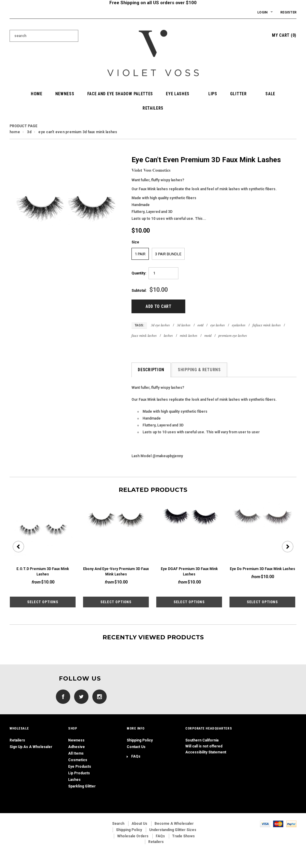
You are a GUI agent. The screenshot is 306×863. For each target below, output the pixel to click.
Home (15, 132)
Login (262, 12)
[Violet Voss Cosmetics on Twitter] (79, 697)
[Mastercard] (278, 823)
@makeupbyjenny (167, 456)
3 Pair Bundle (168, 254)
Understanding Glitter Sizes (172, 830)
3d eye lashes (160, 325)
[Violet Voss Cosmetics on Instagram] (98, 697)
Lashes (74, 780)
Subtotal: (138, 290)
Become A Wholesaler (174, 823)
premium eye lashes (232, 335)
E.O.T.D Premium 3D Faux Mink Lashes (42, 571)
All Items (76, 753)
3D (29, 132)
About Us (139, 823)
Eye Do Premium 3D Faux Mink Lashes (262, 569)
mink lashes (189, 335)
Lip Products (79, 773)
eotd (201, 325)
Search (118, 823)
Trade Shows (183, 836)
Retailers (17, 740)
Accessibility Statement (205, 752)
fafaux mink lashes (267, 325)
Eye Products (79, 766)
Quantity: (138, 273)
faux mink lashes (144, 335)
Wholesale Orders (133, 836)
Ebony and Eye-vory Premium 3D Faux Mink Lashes (116, 571)
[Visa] (265, 823)
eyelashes (239, 325)
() (284, 35)
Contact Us (136, 747)
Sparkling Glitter (82, 786)
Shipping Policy (140, 740)
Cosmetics (77, 760)
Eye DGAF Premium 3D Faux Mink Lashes (189, 571)
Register (288, 12)
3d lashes (184, 325)
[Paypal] (291, 823)
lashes (168, 335)
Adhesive (76, 747)
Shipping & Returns (199, 369)
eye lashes (217, 325)
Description (151, 369)
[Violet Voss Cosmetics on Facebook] (61, 697)
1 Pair (140, 254)
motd (208, 335)
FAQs (135, 756)
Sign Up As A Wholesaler (31, 747)
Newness (76, 740)
